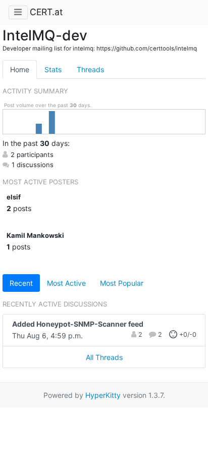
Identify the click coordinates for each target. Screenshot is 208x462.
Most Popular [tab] (121, 283)
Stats (53, 69)
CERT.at (46, 12)
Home (19, 69)
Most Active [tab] (66, 283)
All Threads (104, 357)
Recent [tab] (21, 283)
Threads (90, 69)
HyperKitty (103, 395)
